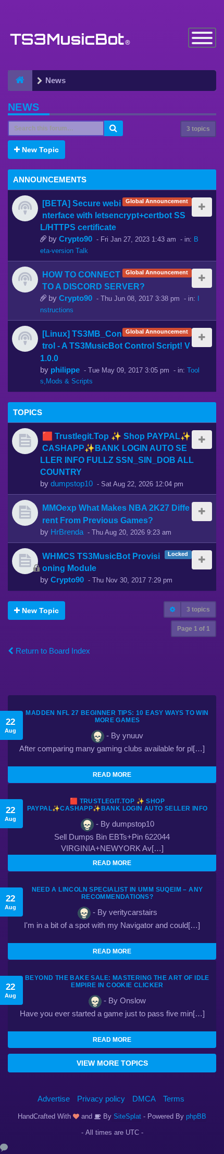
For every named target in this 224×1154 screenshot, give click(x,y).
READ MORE (112, 774)
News (24, 107)
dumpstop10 (72, 483)
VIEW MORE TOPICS (112, 1063)
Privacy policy (101, 1098)
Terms (173, 1098)
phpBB (196, 1116)
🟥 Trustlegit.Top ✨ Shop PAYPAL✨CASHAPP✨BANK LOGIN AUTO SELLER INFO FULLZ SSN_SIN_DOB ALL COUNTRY (117, 808)
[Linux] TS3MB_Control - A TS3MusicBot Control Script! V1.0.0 (115, 345)
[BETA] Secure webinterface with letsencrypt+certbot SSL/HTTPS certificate (112, 215)
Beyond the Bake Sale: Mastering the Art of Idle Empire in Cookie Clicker (117, 981)
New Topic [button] (39, 149)
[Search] (113, 128)
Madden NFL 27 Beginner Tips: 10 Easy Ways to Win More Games (117, 716)
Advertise (54, 1098)
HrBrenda (67, 531)
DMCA (144, 1098)
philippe (65, 369)
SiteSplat (126, 1116)
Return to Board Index (52, 650)
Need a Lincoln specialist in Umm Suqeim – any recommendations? (117, 893)
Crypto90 (75, 238)
